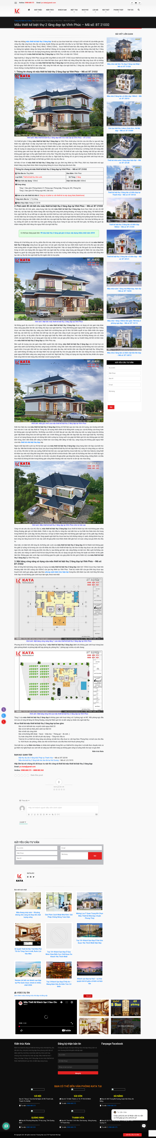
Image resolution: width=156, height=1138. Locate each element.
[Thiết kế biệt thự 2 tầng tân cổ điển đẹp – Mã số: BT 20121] (124, 242)
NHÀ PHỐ (85, 10)
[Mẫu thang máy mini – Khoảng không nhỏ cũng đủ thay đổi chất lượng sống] (28, 900)
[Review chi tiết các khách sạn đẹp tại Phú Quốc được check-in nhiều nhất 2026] (28, 969)
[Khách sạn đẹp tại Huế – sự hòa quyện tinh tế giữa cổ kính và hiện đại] (89, 968)
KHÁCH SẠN (62, 10)
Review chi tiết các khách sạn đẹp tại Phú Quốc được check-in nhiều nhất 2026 (28, 982)
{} (55, 814)
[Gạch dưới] (34, 814)
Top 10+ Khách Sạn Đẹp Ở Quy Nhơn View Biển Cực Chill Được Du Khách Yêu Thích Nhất (59, 954)
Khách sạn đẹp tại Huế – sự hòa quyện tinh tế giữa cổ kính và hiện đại (90, 981)
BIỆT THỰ (74, 10)
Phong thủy (118, 10)
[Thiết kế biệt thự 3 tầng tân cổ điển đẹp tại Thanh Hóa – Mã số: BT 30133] (124, 178)
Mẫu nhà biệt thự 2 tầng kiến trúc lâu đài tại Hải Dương (39, 760)
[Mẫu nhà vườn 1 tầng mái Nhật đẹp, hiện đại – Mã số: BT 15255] (124, 274)
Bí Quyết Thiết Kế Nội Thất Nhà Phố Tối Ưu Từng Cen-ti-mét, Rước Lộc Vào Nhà (28, 951)
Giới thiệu (38, 10)
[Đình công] (37, 814)
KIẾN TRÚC (50, 10)
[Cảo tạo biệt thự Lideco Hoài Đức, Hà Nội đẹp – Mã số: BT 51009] (124, 113)
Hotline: (26, 2)
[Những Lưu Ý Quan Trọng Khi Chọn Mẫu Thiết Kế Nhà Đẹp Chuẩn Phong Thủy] (89, 901)
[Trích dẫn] (46, 814)
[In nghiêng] (31, 814)
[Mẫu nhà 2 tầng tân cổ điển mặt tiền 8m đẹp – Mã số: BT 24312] (124, 338)
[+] (58, 814)
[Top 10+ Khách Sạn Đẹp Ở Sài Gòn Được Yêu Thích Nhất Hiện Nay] (89, 930)
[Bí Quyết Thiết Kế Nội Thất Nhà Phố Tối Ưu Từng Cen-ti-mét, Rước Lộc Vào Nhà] (28, 934)
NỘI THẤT (105, 10)
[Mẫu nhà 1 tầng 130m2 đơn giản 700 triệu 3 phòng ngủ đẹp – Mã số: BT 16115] (124, 306)
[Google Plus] (139, 2)
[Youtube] (136, 2)
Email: (46, 2)
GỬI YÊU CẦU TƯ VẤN (132, 1135)
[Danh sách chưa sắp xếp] (43, 814)
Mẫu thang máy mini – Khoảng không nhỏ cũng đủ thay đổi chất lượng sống (28, 914)
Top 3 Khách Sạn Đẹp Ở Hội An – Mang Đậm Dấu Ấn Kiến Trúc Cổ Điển (58, 984)
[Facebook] (132, 2)
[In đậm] (28, 814)
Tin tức (130, 10)
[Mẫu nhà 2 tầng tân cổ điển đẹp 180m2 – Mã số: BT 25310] (124, 81)
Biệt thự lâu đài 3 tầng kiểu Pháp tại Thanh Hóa (36, 758)
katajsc (30, 873)
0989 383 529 (31, 1127)
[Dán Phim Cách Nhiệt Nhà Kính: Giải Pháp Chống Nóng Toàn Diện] (59, 902)
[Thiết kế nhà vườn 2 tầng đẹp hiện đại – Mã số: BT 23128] (124, 146)
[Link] (52, 814)
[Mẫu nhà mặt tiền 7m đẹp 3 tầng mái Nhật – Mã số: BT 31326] (124, 49)
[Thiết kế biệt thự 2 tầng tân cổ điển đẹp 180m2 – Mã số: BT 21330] (124, 210)
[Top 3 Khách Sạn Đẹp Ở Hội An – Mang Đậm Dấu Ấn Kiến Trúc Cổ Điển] (59, 970)
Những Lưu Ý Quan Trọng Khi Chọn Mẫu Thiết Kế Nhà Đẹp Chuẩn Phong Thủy (89, 915)
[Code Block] (49, 814)
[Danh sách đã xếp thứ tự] (40, 814)
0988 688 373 (31, 1105)
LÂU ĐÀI (95, 10)
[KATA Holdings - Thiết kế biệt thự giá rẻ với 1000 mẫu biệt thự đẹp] (17, 11)
